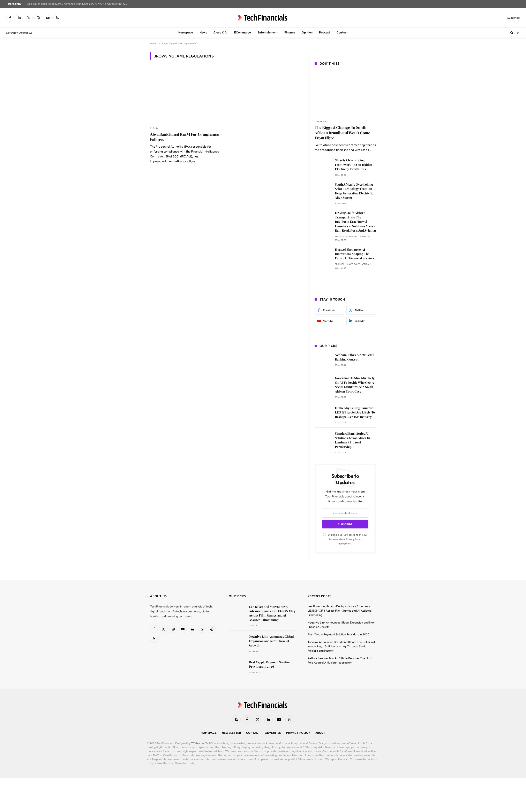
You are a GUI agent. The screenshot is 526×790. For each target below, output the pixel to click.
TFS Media (197, 743)
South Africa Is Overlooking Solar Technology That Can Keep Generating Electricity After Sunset (354, 191)
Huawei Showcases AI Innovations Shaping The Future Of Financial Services (354, 253)
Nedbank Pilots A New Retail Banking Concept (354, 357)
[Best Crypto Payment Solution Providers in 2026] (237, 668)
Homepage (185, 32)
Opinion (307, 32)
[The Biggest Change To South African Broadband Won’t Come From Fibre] (345, 93)
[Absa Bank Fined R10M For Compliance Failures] (186, 95)
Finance (289, 32)
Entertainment (267, 32)
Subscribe (513, 18)
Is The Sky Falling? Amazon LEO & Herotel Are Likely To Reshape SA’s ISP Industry (355, 412)
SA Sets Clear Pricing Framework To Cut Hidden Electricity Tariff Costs (353, 164)
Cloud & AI (220, 32)
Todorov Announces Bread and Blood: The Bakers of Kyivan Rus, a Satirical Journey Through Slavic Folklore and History (341, 646)
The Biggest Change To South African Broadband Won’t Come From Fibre (342, 133)
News (203, 32)
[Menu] (518, 33)
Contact (342, 32)
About (320, 732)
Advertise (273, 732)
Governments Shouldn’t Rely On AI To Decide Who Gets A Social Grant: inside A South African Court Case (354, 384)
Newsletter (231, 732)
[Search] (512, 32)
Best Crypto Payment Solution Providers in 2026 (270, 664)
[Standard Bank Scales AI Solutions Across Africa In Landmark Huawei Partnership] (323, 439)
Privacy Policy (354, 539)
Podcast (324, 32)
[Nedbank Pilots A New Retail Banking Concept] (323, 360)
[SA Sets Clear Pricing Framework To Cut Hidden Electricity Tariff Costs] (323, 166)
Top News (320, 121)
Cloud (154, 128)
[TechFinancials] (263, 17)
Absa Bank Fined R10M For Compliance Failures (184, 137)
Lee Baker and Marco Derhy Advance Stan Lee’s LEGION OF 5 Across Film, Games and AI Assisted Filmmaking (78, 4)
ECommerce (242, 32)
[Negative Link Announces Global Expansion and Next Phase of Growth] (237, 642)
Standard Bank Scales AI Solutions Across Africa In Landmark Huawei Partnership (352, 440)
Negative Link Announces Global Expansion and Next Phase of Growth (271, 640)
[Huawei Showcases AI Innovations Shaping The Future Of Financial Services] (323, 255)
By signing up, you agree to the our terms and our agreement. (347, 539)
